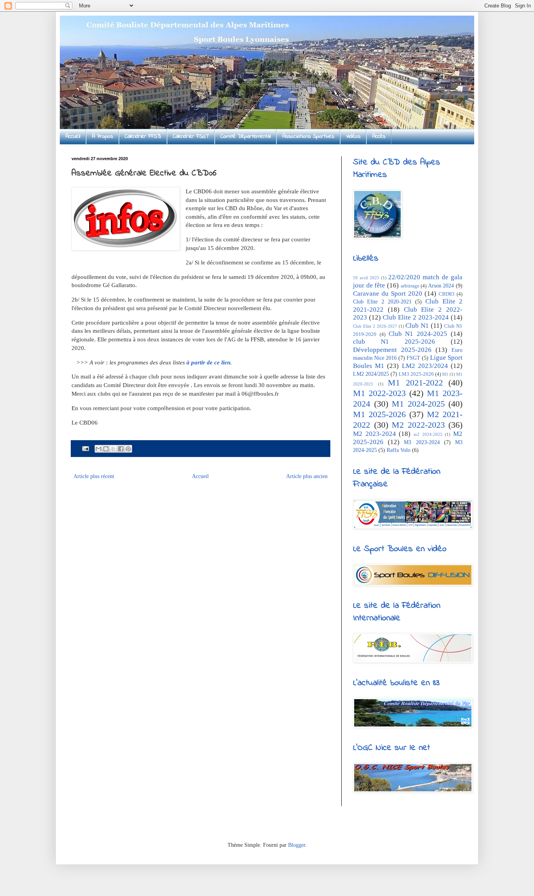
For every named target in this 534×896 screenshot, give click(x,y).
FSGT (413, 358)
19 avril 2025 (366, 277)
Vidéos (353, 136)
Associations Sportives (308, 136)
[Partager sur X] (113, 449)
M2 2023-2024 (374, 433)
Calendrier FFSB (143, 136)
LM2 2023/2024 (425, 365)
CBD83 (447, 294)
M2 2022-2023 (418, 425)
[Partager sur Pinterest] (128, 449)
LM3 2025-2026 (416, 374)
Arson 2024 (441, 286)
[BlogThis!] (106, 449)
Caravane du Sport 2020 (387, 293)
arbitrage (410, 286)
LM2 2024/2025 (371, 374)
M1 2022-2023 (379, 393)
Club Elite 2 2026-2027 (375, 326)
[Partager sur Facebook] (121, 449)
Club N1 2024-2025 (418, 333)
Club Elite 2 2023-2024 (416, 317)
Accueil (72, 136)
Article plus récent (93, 476)
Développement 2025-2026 (392, 349)
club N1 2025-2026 (394, 341)
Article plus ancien (307, 476)
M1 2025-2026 (379, 414)
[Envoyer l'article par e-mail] (85, 448)
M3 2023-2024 (421, 442)
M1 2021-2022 (415, 382)
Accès (378, 136)
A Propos (102, 136)
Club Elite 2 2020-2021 (382, 302)
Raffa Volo (398, 450)
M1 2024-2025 (418, 404)
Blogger (296, 845)
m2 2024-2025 (428, 434)
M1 (445, 374)
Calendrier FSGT (191, 136)
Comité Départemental (245, 136)
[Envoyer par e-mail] (98, 449)
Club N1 (417, 325)
